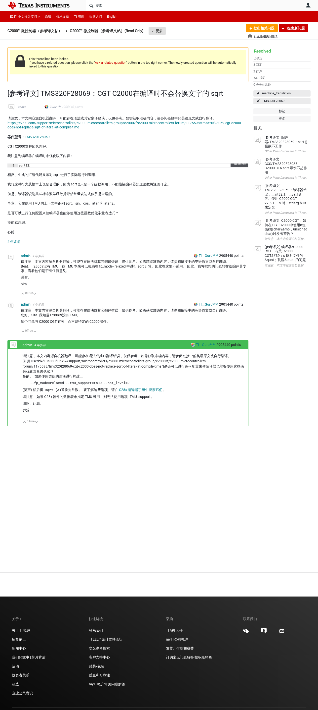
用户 (308, 5)
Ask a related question (110, 62)
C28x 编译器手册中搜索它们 (140, 390)
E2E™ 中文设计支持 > (25, 16)
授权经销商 (203, 657)
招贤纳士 (19, 639)
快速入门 (95, 16)
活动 (15, 666)
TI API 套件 (174, 630)
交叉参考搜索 (99, 648)
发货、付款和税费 (180, 648)
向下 (35, 294)
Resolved (262, 51)
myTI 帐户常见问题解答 (107, 684)
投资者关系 (20, 675)
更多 (159, 31)
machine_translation (276, 93)
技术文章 (62, 16)
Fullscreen (239, 164)
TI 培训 (79, 16)
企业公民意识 (22, 693)
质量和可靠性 (100, 675)
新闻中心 (19, 648)
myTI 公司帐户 (177, 639)
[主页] (42, 5)
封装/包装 (96, 666)
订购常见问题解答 (180, 657)
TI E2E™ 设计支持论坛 (105, 639)
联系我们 (96, 630)
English (112, 16)
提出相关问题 (264, 28)
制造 (15, 684)
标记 (282, 111)
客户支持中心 (99, 657)
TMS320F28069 (273, 101)
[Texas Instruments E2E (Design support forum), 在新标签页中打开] (264, 633)
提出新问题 (296, 28)
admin (22, 107)
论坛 (48, 16)
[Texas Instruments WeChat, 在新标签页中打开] (246, 633)
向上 (23, 294)
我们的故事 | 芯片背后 (28, 657)
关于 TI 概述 (21, 630)
